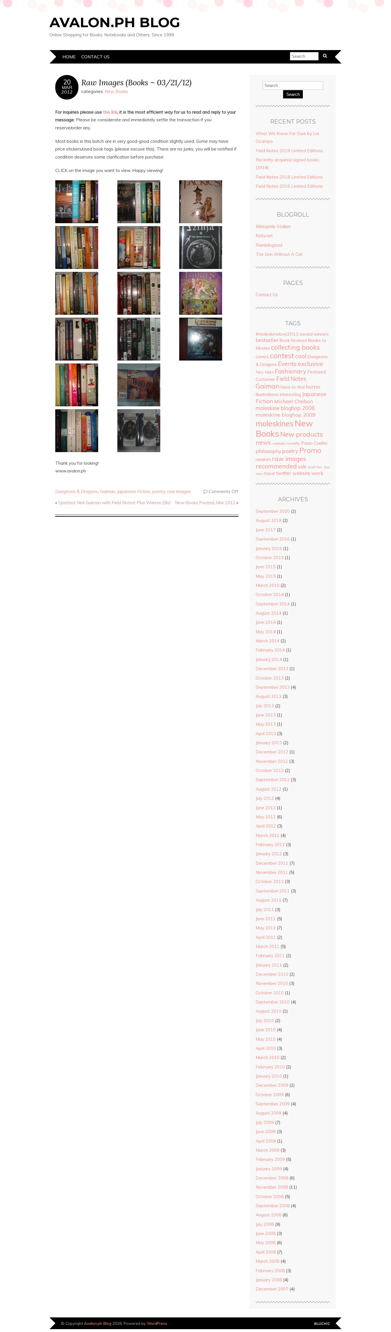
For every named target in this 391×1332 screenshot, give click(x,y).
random (263, 459)
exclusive (310, 363)
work (317, 473)
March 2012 (267, 835)
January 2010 (269, 1076)
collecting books (295, 347)
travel (269, 473)
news (263, 442)
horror (313, 386)
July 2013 (265, 705)
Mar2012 (67, 89)
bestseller (267, 340)
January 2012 (269, 853)
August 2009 (268, 1113)
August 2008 (268, 1215)
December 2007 (272, 1289)
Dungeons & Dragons (76, 491)
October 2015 (270, 557)
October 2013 (270, 678)
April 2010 (266, 1048)
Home (69, 57)
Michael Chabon (293, 401)
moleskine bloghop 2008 (285, 408)
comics (262, 356)
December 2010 (272, 974)
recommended (276, 466)
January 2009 (269, 1168)
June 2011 (266, 918)
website (301, 473)
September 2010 (273, 1002)
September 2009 (273, 1104)
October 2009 (270, 1094)
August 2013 (268, 696)
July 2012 (265, 798)
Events (287, 363)
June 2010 (266, 1029)
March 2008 (267, 1261)
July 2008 (265, 1224)
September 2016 (273, 539)
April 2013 (266, 733)
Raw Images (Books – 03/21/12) (136, 82)
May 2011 (266, 928)
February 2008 (270, 1270)
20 (67, 82)
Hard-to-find (293, 387)
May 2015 (266, 576)
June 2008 (266, 1233)
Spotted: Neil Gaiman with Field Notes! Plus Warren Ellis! (114, 502)
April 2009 (266, 1141)
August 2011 (268, 900)
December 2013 (272, 668)
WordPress (157, 1323)
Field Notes (291, 378)
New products (301, 434)
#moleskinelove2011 (277, 334)
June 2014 (266, 622)
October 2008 (270, 1196)
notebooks (279, 444)
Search (293, 94)
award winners (314, 334)
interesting (290, 394)
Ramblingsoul (269, 245)
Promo (310, 450)
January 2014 (269, 659)
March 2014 (267, 641)
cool (300, 356)
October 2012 (270, 770)
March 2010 (267, 1057)
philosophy (268, 451)
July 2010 (265, 1020)
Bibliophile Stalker (273, 226)
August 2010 (268, 1011)
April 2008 (266, 1252)
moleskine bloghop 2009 (285, 414)
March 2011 (267, 946)
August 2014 (268, 613)
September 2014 (273, 604)
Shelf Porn (315, 467)
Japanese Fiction (133, 491)
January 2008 (269, 1279)
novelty (293, 443)
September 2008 (273, 1205)
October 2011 (270, 881)
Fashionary (290, 371)
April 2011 (266, 937)
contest (282, 355)
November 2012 (272, 761)
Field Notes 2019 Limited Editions (289, 150)
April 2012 (266, 826)
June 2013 (266, 715)
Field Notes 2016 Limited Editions (289, 186)
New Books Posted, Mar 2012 (205, 502)
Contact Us (95, 57)
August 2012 (268, 789)
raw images (179, 491)
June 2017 (266, 530)
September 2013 (273, 687)
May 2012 (266, 817)
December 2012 (272, 752)
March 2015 (267, 585)
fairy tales (265, 372)
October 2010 (270, 992)
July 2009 (265, 1122)
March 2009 (267, 1150)
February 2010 (270, 1067)
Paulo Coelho (314, 443)
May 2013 (266, 724)
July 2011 (265, 909)
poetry (158, 491)
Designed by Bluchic (322, 1323)
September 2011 (273, 891)
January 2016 (269, 548)
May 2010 (266, 1039)
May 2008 (266, 1242)
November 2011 (272, 872)
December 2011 (272, 863)
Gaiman (107, 491)
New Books (116, 91)
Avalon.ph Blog (115, 22)
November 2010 (272, 983)
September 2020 (273, 511)
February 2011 (270, 955)
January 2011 (269, 965)
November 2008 (272, 1187)
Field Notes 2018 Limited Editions (289, 177)
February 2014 (270, 650)
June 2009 (266, 1131)
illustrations (267, 394)
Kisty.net (264, 235)
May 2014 (266, 631)
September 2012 (273, 779)
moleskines (274, 423)
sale (302, 467)
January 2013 (269, 742)
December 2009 (272, 1085)
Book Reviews (293, 340)
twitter (283, 473)
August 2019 (268, 520)
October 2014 (270, 594)
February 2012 (270, 844)
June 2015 (266, 566)
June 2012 (266, 807)
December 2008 (272, 1178)
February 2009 (270, 1159)
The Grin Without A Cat (279, 254)
